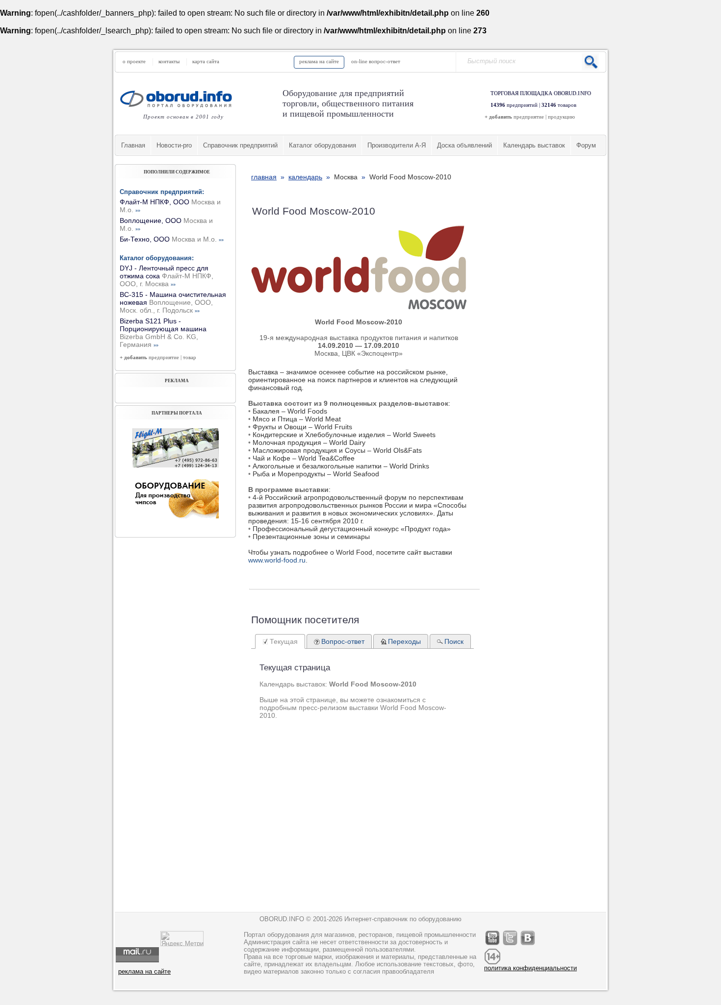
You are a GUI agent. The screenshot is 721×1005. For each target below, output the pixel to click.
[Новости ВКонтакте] (528, 945)
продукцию (561, 117)
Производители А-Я (396, 145)
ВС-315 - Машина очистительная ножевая (173, 302)
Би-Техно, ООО (172, 239)
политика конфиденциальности (530, 968)
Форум (586, 145)
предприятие (529, 117)
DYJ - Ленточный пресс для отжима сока (166, 276)
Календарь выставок (534, 145)
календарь (305, 177)
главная (264, 177)
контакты (169, 61)
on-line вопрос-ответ (375, 61)
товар (189, 357)
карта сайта (205, 61)
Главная (133, 145)
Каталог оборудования (322, 145)
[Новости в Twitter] (510, 945)
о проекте (134, 61)
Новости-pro (174, 145)
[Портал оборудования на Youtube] (493, 945)
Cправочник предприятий (240, 145)
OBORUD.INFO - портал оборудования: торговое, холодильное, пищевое (179, 98)
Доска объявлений (464, 145)
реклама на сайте (319, 61)
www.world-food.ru (277, 560)
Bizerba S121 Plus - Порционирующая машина (163, 332)
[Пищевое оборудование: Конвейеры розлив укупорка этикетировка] (175, 465)
